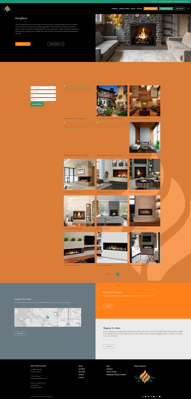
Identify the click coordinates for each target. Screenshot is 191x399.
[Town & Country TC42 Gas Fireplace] (79, 100)
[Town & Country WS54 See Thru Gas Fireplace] (144, 137)
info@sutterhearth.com (38, 378)
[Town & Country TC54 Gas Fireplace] (144, 100)
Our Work (82, 369)
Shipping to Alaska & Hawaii (116, 375)
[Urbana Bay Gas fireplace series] (79, 174)
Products (110, 369)
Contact (81, 377)
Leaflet (67, 326)
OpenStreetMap (73, 326)
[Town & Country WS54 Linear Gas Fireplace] (79, 137)
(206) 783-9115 (36, 376)
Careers (81, 375)
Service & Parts (112, 372)
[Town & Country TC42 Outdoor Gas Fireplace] (112, 100)
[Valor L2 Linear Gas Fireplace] (79, 247)
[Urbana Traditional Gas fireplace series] (144, 174)
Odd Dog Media (50, 396)
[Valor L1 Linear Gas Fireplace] (144, 210)
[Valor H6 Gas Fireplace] (112, 210)
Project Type (35, 88)
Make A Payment (140, 366)
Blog (108, 366)
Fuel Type (34, 92)
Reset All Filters (37, 104)
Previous (108, 274)
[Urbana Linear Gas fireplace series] (112, 174)
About (81, 366)
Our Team (82, 372)
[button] (22, 44)
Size (32, 96)
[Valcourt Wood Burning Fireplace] (79, 210)
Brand (33, 99)
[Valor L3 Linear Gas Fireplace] (112, 247)
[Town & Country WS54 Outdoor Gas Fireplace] (112, 137)
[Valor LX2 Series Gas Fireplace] (144, 247)
